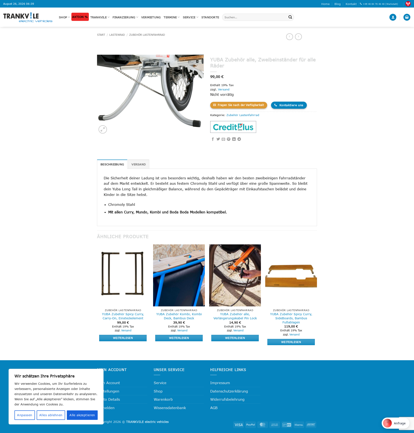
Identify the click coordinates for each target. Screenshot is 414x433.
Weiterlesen (123, 337)
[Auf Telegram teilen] (239, 139)
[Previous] (97, 298)
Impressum (220, 383)
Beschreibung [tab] (112, 164)
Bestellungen (108, 391)
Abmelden (105, 408)
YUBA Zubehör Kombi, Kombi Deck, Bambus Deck (179, 316)
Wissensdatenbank (170, 408)
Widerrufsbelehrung (227, 399)
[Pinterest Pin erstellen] (228, 139)
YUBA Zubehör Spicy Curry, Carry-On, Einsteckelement (123, 316)
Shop (63, 17)
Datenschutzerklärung (229, 391)
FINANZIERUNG (124, 17)
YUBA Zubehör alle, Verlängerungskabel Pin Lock (235, 316)
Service (189, 17)
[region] (56, 396)
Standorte (210, 17)
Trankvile (98, 17)
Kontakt (351, 4)
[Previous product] (298, 36)
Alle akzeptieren (82, 415)
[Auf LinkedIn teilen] (234, 139)
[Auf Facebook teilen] (213, 139)
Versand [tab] (139, 164)
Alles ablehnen (51, 415)
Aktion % (80, 17)
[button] (392, 17)
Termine (170, 17)
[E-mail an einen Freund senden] (223, 139)
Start (101, 34)
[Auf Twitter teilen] (218, 139)
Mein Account (108, 383)
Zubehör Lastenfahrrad (147, 34)
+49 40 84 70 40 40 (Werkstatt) (380, 4)
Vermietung (151, 17)
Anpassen (24, 415)
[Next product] (289, 36)
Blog (337, 4)
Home (325, 4)
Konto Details (108, 399)
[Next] (317, 298)
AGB (214, 408)
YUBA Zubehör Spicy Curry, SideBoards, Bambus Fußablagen (291, 318)
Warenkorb (163, 399)
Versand (223, 89)
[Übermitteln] (290, 17)
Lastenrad (117, 34)
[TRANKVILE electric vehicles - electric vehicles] (27, 17)
